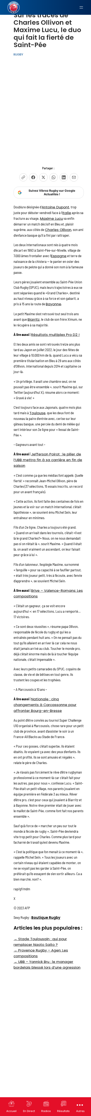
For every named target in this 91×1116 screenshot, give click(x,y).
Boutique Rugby (45, 917)
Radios (46, 1111)
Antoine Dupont (55, 207)
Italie (66, 212)
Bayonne (53, 304)
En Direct (29, 1111)
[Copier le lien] (23, 177)
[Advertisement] (45, 106)
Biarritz (34, 319)
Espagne (58, 255)
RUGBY (18, 54)
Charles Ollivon (58, 229)
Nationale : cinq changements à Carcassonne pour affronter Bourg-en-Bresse (45, 704)
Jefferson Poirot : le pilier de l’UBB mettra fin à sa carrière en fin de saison (48, 460)
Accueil (11, 1111)
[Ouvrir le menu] (81, 7)
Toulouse (37, 412)
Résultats (63, 1111)
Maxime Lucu (51, 218)
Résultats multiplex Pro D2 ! (55, 334)
